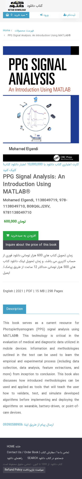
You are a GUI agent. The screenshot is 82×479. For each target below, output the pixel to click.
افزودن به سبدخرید (23, 235)
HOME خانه (13, 446)
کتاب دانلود (35, 6)
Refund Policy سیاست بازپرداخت (24, 470)
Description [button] (14, 309)
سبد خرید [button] (17, 15)
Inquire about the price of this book (31, 244)
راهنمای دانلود (14, 458)
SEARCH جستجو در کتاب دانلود (45, 458)
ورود (46, 15)
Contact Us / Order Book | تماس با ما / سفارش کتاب (38, 452)
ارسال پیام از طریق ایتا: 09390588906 (28, 424)
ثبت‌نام (71, 15)
